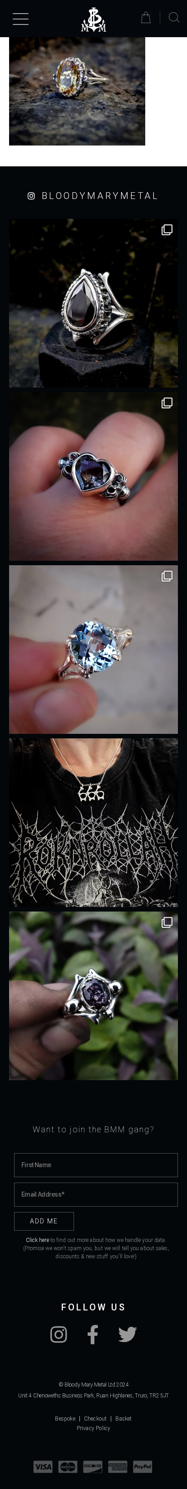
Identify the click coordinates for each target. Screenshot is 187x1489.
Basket (123, 1419)
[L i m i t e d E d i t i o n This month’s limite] (93, 649)
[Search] (174, 18)
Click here (37, 1240)
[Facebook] (92, 1339)
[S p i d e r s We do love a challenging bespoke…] (93, 476)
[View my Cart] (147, 17)
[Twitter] (127, 1339)
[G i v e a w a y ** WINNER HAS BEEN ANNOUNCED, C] (93, 822)
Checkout (95, 1419)
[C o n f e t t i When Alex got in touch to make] (93, 996)
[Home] (93, 19)
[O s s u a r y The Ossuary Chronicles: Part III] (93, 303)
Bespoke (65, 1419)
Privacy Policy (94, 1428)
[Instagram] (58, 1339)
